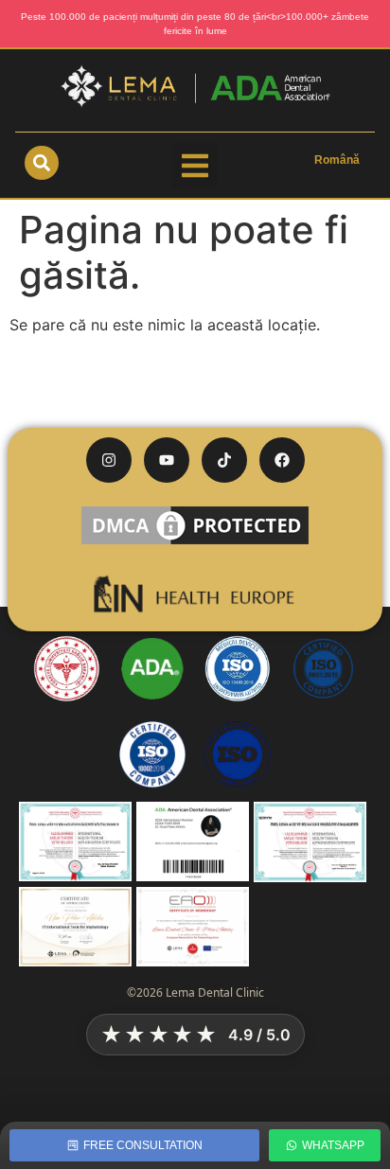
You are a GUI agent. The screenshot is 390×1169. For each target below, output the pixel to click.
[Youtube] (166, 460)
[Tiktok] (224, 460)
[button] (195, 165)
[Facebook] (282, 460)
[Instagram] (109, 460)
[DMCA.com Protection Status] (195, 543)
